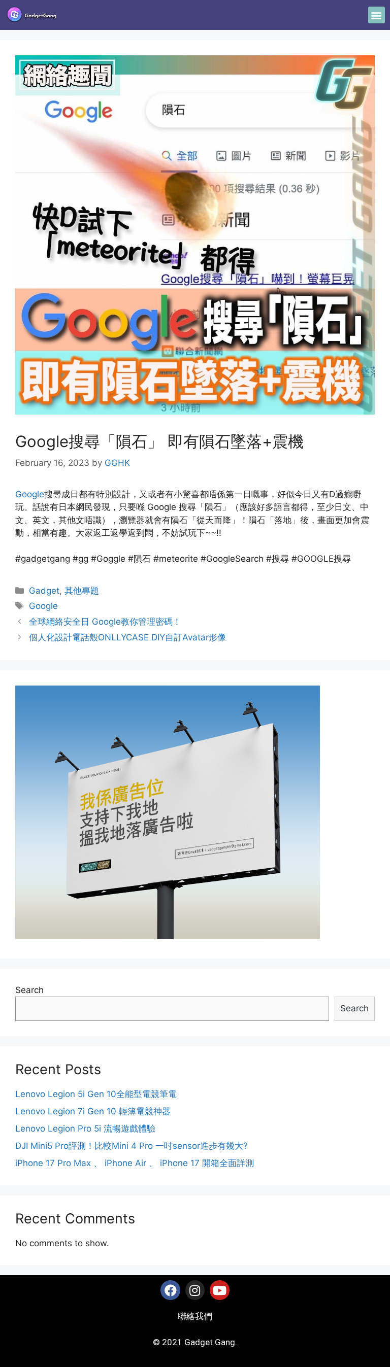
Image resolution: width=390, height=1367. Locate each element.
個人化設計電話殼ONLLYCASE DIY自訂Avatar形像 (127, 637)
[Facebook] (170, 1290)
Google (29, 494)
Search (29, 990)
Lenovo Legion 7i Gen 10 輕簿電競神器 (93, 1111)
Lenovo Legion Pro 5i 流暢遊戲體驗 (85, 1128)
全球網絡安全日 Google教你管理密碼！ (105, 622)
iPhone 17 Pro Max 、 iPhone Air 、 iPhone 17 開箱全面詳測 (134, 1163)
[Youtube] (219, 1290)
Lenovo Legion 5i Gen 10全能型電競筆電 (96, 1094)
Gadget (44, 591)
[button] (376, 15)
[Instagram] (195, 1290)
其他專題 (81, 591)
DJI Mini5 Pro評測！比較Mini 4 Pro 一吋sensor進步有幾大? (131, 1146)
